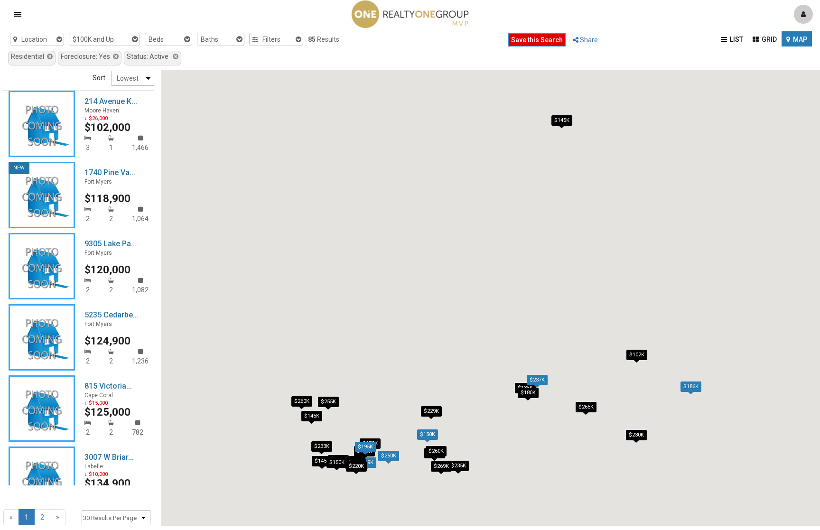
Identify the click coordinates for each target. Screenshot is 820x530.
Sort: (100, 78)
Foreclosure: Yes (87, 56)
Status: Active (150, 56)
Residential (29, 56)
